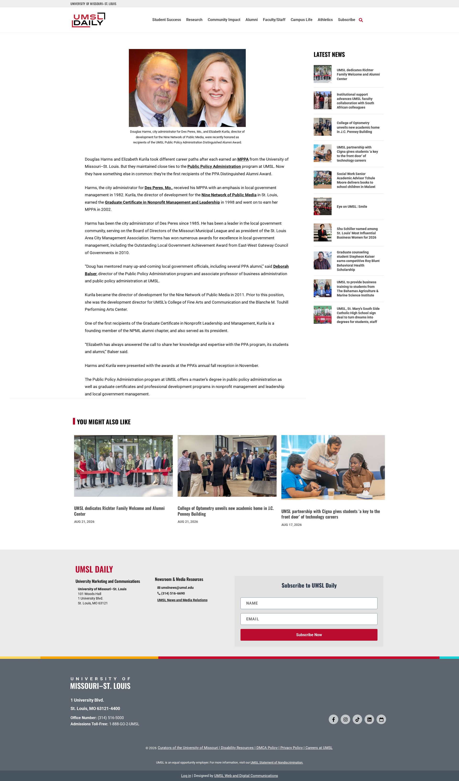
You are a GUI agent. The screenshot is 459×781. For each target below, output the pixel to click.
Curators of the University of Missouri (188, 748)
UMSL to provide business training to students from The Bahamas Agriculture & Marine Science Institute (357, 288)
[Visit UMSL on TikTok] (357, 719)
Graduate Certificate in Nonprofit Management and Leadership (162, 202)
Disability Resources (237, 748)
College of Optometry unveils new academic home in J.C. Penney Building (358, 127)
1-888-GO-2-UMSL (124, 724)
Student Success (166, 20)
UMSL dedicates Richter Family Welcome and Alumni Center (358, 74)
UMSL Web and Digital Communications (246, 776)
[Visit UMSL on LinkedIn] (369, 719)
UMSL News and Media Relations (182, 600)
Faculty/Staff (274, 20)
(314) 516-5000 (111, 717)
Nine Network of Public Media (229, 194)
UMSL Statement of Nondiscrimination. (277, 762)
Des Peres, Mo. (158, 187)
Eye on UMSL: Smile (352, 206)
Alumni (252, 20)
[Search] (361, 19)
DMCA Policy (267, 748)
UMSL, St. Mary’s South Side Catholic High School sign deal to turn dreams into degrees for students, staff (358, 315)
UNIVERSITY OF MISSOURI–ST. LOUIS (93, 3)
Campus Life (301, 20)
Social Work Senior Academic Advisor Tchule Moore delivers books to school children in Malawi (356, 180)
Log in (186, 776)
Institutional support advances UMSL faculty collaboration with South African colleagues (355, 101)
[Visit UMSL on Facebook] (333, 719)
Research (194, 20)
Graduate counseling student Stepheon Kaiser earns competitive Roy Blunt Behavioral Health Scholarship (358, 261)
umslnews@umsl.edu (177, 588)
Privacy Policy (291, 748)
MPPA (243, 159)
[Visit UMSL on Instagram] (345, 719)
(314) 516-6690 (173, 593)
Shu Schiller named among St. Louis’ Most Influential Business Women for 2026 (357, 233)
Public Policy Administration (214, 166)
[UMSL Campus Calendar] (381, 719)
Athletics (325, 20)
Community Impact (224, 20)
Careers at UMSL (319, 748)
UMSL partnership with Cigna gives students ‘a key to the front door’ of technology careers (357, 153)
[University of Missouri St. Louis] (100, 687)
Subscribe (346, 20)
